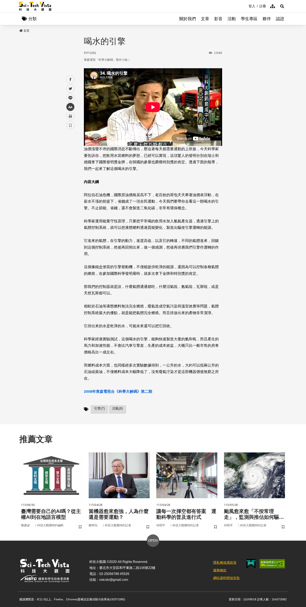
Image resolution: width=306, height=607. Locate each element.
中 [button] (70, 107)
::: (245, 5)
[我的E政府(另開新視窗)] (250, 563)
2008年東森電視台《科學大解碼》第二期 (118, 391)
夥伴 (266, 18)
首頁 (26, 30)
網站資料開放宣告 (226, 578)
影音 (218, 18)
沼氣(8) (117, 408)
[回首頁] (35, 6)
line (69, 98)
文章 (205, 18)
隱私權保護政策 (224, 562)
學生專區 (249, 18)
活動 (232, 18)
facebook (70, 79)
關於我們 (187, 18)
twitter (70, 88)
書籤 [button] (70, 125)
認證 (280, 18)
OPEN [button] (153, 540)
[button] (282, 6)
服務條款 (219, 570)
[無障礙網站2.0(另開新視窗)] (272, 563)
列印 (70, 116)
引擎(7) (99, 408)
